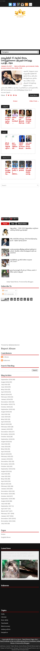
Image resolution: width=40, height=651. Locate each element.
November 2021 (6, 464)
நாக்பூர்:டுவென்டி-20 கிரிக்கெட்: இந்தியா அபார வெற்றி (15, 171)
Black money (5, 626)
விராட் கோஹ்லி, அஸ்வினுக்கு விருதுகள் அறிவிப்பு (8, 171)
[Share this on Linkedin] (16, 95)
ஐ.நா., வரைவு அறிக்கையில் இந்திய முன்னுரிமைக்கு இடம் (14, 145)
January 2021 (5, 489)
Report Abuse (8, 348)
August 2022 (5, 441)
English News (6, 537)
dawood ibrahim (19, 66)
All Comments (9, 294)
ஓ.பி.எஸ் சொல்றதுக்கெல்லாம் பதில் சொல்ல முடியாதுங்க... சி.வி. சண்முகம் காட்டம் (29, 120)
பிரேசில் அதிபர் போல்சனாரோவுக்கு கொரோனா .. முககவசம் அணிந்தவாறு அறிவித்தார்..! (22, 145)
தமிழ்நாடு (5, 106)
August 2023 (5, 412)
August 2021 (5, 471)
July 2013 (4, 523)
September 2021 (6, 469)
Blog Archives (22, 223)
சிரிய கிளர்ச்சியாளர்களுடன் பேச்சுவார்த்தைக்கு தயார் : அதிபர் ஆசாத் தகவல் (23, 239)
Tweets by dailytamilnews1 (10, 345)
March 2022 (5, 454)
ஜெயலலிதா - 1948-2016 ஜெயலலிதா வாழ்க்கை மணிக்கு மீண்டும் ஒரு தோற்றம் (24, 229)
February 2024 (6, 397)
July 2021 (4, 474)
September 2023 (6, 409)
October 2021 (5, 466)
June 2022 (4, 446)
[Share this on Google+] (11, 95)
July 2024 (4, 384)
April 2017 (4, 509)
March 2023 (5, 424)
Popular (5, 223)
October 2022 (5, 437)
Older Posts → (34, 101)
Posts (6, 290)
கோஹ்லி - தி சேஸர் (22, 169)
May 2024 (4, 389)
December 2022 (6, 432)
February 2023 (6, 427)
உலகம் (4, 132)
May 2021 (4, 479)
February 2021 (5, 486)
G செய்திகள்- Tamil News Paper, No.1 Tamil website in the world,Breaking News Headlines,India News (20, 641)
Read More (33, 95)
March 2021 (5, 484)
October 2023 (5, 407)
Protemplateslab (24, 649)
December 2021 (6, 461)
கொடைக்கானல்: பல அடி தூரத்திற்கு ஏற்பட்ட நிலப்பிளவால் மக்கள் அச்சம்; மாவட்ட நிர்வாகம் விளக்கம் (18, 555)
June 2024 (4, 387)
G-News (6, 357)
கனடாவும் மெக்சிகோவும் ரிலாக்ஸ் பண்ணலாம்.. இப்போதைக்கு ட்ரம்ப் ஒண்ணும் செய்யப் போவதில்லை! (29, 145)
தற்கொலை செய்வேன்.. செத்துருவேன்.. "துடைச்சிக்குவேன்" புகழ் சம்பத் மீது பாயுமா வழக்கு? (15, 120)
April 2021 (4, 481)
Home (15, 101)
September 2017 (6, 506)
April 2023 (4, 422)
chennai (3, 617)
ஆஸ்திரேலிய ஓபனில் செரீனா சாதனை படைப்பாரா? (21, 260)
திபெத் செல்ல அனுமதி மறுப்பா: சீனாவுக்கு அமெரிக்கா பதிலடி (8, 145)
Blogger (30, 282)
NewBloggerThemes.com (32, 648)
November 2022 (6, 434)
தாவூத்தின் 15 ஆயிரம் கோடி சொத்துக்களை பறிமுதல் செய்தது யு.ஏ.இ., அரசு (16, 60)
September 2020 (6, 499)
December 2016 (6, 518)
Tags (12, 223)
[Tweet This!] (8, 95)
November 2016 (6, 521)
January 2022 (5, 459)
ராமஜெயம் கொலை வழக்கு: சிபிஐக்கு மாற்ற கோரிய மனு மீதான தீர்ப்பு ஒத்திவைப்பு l (8, 120)
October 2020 (5, 496)
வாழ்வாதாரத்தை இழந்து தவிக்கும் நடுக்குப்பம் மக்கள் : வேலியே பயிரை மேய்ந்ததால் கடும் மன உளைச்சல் (23, 251)
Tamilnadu (4, 623)
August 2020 (5, 501)
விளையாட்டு (6, 158)
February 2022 (6, 456)
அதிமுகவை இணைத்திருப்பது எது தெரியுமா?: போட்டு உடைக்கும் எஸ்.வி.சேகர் (22, 120)
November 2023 (6, 404)
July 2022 (4, 444)
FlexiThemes (9, 648)
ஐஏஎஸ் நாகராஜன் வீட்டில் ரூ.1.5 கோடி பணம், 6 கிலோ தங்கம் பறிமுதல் (23, 271)
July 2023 (4, 414)
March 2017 (5, 511)
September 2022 (6, 439)
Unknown (6, 360)
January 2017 (5, 516)
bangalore (4, 632)
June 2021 (4, 476)
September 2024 (6, 379)
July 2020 (4, 504)
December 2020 (6, 491)
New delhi (14, 68)
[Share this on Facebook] (6, 95)
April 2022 (4, 451)
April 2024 (4, 392)
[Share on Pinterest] (14, 95)
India (37, 66)
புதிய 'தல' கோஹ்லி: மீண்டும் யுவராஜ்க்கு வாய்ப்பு (29, 171)
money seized (6, 68)
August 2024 (5, 382)
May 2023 (4, 419)
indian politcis (5, 629)
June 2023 (4, 417)
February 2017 (5, 513)
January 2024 (5, 399)
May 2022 (4, 449)
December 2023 (6, 402)
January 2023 (5, 429)
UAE (20, 68)
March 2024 (5, 394)
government (30, 66)
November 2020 (6, 494)
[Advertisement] (20, 33)
